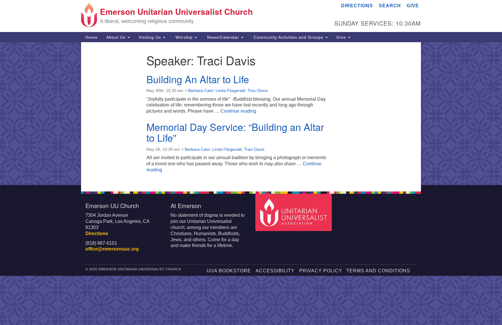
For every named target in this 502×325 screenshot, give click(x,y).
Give (413, 5)
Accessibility (275, 270)
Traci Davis (258, 90)
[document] (251, 113)
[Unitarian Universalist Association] (294, 211)
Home (91, 37)
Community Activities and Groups (288, 37)
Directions (357, 5)
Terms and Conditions (378, 270)
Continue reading (238, 111)
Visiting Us (150, 37)
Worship (184, 37)
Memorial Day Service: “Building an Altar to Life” (235, 132)
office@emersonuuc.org (112, 248)
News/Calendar (223, 37)
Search (390, 5)
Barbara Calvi (200, 90)
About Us (116, 37)
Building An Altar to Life (197, 79)
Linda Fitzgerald (230, 90)
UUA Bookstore (229, 270)
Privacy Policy (320, 270)
